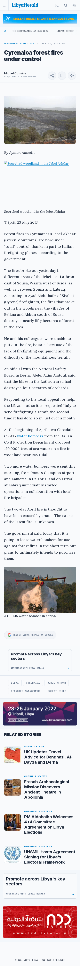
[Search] (66, 5)
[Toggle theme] (74, 5)
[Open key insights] (72, 76)
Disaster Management (25, 691)
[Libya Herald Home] (25, 5)
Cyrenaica (33, 682)
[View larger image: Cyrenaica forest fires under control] (40, 120)
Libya (15, 682)
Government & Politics (19, 43)
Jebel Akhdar (56, 682)
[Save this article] (62, 76)
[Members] (57, 5)
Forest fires (57, 691)
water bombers (30, 436)
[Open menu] (4, 5)
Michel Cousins (15, 73)
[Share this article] (52, 76)
